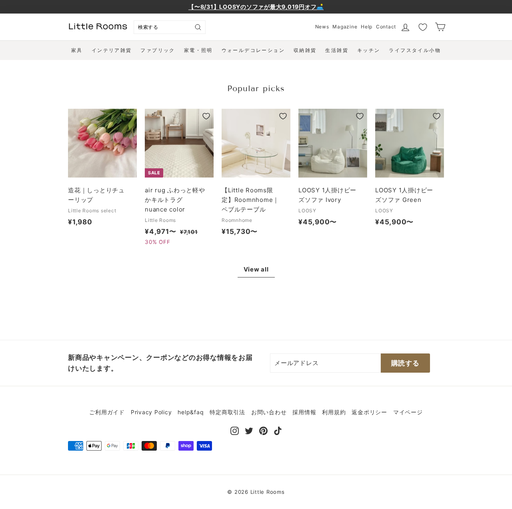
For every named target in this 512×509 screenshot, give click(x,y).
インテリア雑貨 (112, 50)
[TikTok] (278, 430)
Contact (386, 27)
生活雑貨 (336, 50)
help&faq (191, 412)
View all (256, 269)
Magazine (344, 27)
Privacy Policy (151, 412)
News (322, 27)
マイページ (408, 412)
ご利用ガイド (107, 412)
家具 (77, 50)
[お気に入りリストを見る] (423, 27)
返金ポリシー (369, 412)
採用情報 (304, 412)
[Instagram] (234, 430)
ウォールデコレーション (253, 50)
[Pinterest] (263, 430)
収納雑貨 (305, 50)
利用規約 (334, 412)
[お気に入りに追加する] (129, 116)
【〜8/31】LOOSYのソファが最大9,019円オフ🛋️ (256, 6)
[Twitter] (249, 430)
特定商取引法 (227, 412)
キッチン (368, 50)
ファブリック (157, 50)
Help (366, 27)
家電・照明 (198, 50)
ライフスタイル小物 (415, 50)
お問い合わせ (269, 412)
